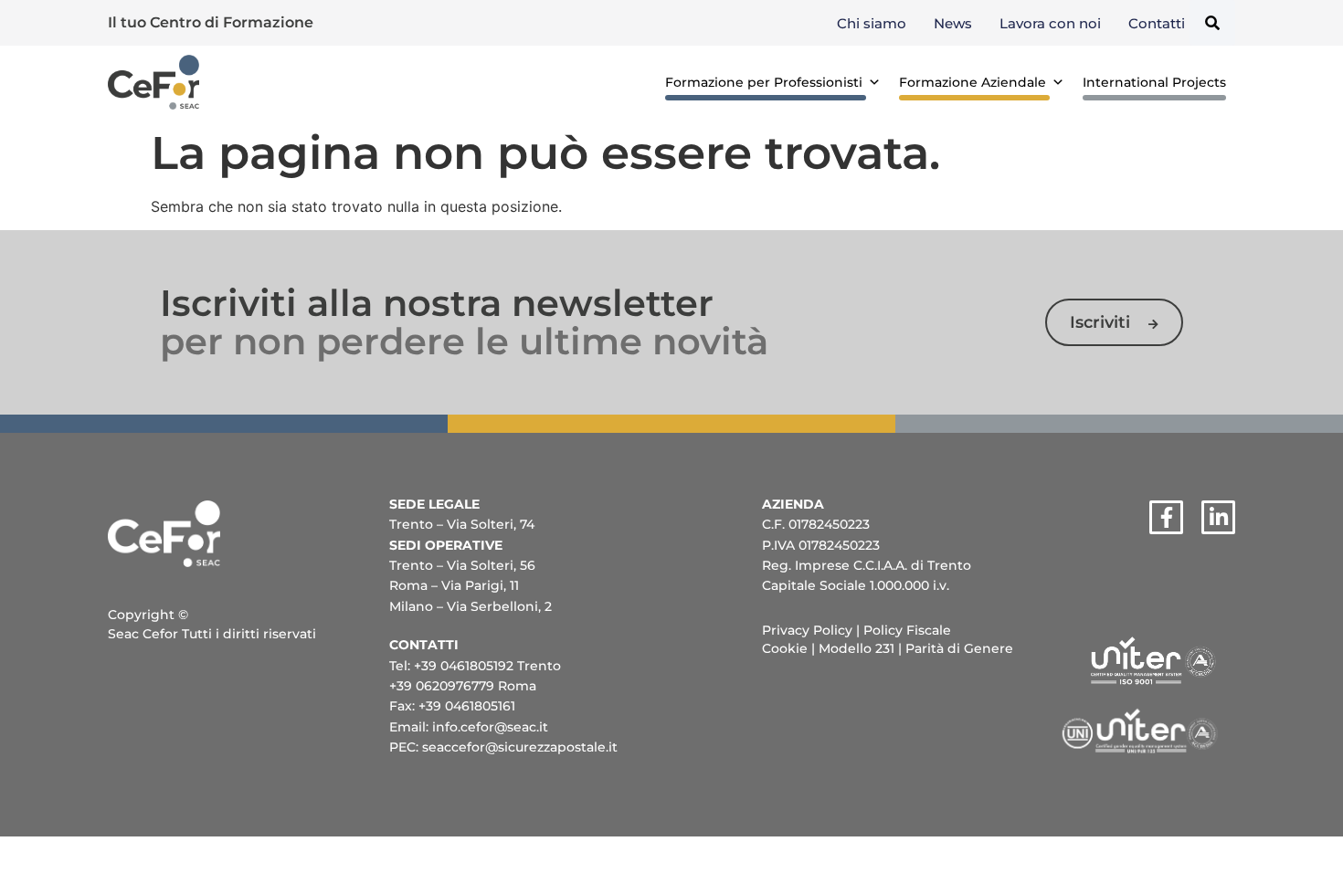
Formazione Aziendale (972, 82)
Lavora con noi (1050, 23)
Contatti (1156, 23)
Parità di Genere (959, 648)
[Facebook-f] (1166, 517)
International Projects (1154, 82)
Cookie (785, 648)
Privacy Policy (807, 630)
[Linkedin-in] (1218, 517)
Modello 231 (856, 648)
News (953, 23)
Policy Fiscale (907, 630)
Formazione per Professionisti (763, 82)
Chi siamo (871, 23)
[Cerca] (1212, 23)
